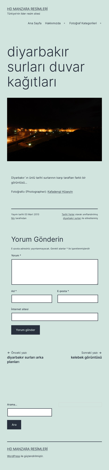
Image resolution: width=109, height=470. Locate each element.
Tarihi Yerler (68, 214)
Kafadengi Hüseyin (60, 191)
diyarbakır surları (72, 218)
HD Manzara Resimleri (27, 9)
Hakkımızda (53, 23)
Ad (14, 291)
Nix (13, 218)
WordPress (13, 456)
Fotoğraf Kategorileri (83, 23)
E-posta (63, 291)
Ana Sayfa (34, 23)
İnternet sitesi (19, 309)
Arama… (12, 404)
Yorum (16, 255)
